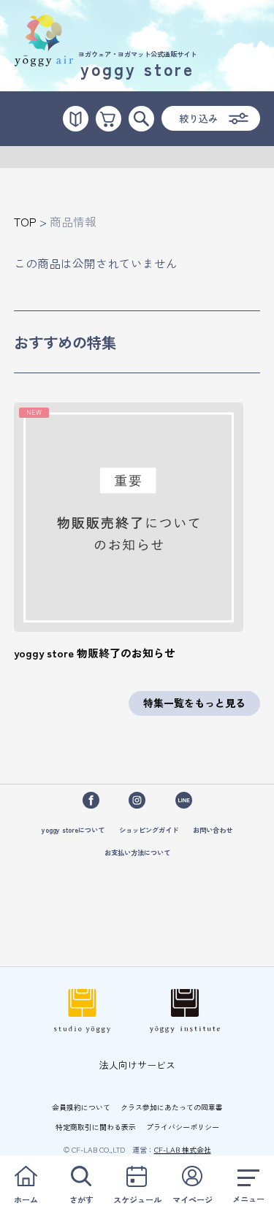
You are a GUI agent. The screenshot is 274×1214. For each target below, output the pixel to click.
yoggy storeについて (73, 830)
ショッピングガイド (148, 830)
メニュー (248, 1199)
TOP (25, 221)
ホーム (26, 1199)
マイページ (192, 1199)
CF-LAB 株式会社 (182, 1149)
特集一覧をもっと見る (194, 702)
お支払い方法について (137, 852)
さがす (81, 1199)
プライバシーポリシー (182, 1126)
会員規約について (81, 1107)
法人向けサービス (137, 1065)
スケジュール (137, 1199)
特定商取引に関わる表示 (96, 1126)
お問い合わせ (212, 830)
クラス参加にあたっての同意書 (172, 1107)
